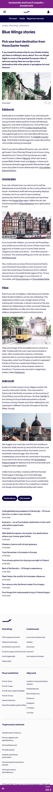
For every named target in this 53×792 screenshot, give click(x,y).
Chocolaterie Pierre (40, 279)
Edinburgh (8, 109)
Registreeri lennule (35, 18)
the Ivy (33, 161)
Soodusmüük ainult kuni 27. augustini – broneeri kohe (26, 4)
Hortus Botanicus (26, 203)
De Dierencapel (9, 258)
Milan (5, 287)
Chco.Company (23, 279)
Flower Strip (17, 200)
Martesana (20, 372)
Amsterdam (9, 179)
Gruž (6, 466)
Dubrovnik (8, 380)
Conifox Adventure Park (35, 128)
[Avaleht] (26, 12)
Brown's (26, 158)
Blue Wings (14, 26)
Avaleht (5, 26)
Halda (22, 18)
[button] (4, 11)
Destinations (24, 26)
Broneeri (13, 18)
